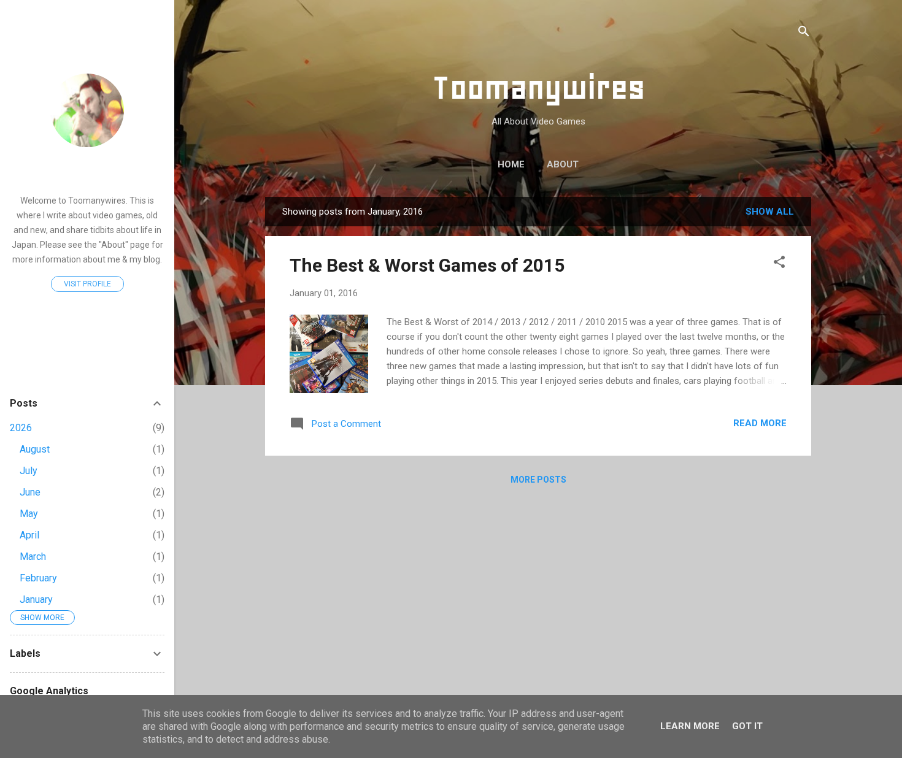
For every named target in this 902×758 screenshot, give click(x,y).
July (28, 471)
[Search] (803, 33)
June (30, 492)
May (29, 513)
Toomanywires (538, 87)
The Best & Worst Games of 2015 (427, 265)
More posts (538, 479)
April (29, 535)
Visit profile (87, 284)
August (35, 449)
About (563, 164)
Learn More (690, 726)
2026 (21, 428)
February (38, 578)
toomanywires (87, 172)
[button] (779, 264)
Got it (747, 726)
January (36, 599)
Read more (760, 423)
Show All (770, 211)
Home (511, 164)
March (33, 556)
